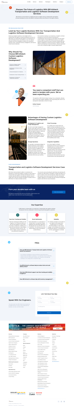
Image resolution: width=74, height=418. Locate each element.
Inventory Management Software (43, 342)
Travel (53, 344)
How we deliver (25, 337)
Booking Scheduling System (42, 356)
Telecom (53, 342)
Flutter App (10, 367)
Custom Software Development (14, 341)
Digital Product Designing (13, 342)
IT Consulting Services (12, 354)
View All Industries (55, 361)
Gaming (53, 358)
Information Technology (56, 336)
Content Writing (11, 376)
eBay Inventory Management (42, 369)
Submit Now (49, 312)
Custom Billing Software (42, 359)
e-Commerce (54, 346)
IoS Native (10, 365)
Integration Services (12, 346)
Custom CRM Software (41, 349)
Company (61, 1)
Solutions (40, 1)
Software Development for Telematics (16, 71)
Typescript (25, 357)
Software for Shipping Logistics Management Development (15, 65)
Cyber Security (54, 347)
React (24, 345)
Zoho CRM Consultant (12, 356)
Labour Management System (42, 364)
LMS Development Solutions (42, 373)
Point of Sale (40, 344)
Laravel (24, 358)
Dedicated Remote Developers (14, 336)
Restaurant (54, 349)
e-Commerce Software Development (44, 337)
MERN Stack (25, 353)
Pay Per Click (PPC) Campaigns (14, 373)
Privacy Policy (15, 405)
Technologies (47, 1)
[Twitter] (61, 402)
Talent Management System (42, 363)
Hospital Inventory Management (43, 386)
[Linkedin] (64, 402)
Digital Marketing (11, 349)
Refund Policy (11, 405)
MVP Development (12, 337)
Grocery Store (54, 351)
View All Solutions (41, 388)
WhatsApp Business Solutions (14, 358)
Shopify (24, 365)
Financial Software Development (43, 377)
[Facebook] (59, 402)
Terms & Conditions (21, 405)
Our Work (29, 1)
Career (24, 341)
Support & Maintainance (13, 344)
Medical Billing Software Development (44, 383)
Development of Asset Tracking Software (17, 74)
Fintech (53, 341)
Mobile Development (12, 347)
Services (34, 1)
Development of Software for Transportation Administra (15, 78)
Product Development (12, 339)
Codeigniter (25, 362)
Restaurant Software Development (43, 346)
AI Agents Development (13, 359)
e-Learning (54, 339)
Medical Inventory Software (42, 381)
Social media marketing (12, 374)
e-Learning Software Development (43, 339)
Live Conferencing (41, 351)
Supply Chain (54, 356)
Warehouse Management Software (43, 375)
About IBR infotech (26, 336)
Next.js (24, 352)
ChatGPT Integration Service (42, 358)
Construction (54, 359)
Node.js (24, 350)
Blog (24, 339)
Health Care (54, 337)
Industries (55, 1)
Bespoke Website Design (13, 351)
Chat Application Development (43, 361)
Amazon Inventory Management (43, 354)
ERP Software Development (42, 341)
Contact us (69, 1)
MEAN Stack (25, 355)
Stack (24, 367)
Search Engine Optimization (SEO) (14, 371)
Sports (53, 354)
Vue (23, 348)
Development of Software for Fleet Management (16, 68)
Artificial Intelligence (41, 336)
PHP (24, 360)
